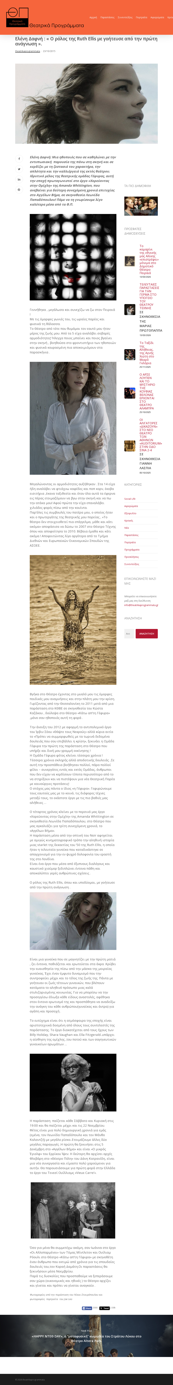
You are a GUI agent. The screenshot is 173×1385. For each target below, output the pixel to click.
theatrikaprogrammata (27, 51)
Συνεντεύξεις (131, 564)
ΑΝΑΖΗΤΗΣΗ (146, 633)
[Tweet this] (19, 169)
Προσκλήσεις (131, 556)
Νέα (126, 527)
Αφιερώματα (131, 506)
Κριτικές (128, 520)
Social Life (129, 498)
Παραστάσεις (131, 535)
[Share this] (19, 159)
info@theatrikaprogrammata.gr (141, 605)
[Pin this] (19, 190)
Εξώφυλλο (130, 513)
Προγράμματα (131, 549)
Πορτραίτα (130, 542)
